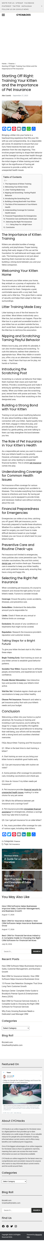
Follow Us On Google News (15, 9)
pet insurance (35, 463)
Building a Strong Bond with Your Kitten (20, 201)
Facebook (29, 3)
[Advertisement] (22, 36)
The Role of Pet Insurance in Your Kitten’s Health (21, 205)
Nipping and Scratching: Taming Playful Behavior (20, 194)
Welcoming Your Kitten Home (16, 187)
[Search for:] (15, 952)
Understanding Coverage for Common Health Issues (19, 211)
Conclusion (10, 227)
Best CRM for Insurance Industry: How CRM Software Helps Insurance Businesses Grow (22, 923)
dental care (6, 563)
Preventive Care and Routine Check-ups (21, 219)
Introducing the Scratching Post (17, 199)
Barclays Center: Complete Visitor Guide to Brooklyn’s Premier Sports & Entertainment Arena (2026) (20, 994)
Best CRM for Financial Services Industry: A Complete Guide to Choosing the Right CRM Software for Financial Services (21, 938)
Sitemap (19, 3)
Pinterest (6, 6)
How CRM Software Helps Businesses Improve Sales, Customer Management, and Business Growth (21, 908)
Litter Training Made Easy (15, 190)
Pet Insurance (14, 844)
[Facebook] (3, 1226)
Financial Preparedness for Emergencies (21, 216)
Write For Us (8, 3)
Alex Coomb (6, 96)
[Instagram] (15, 1226)
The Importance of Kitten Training (18, 184)
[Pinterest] (7, 1226)
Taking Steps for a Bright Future (21, 224)
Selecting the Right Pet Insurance (19, 222)
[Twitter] (11, 1226)
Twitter (16, 6)
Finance (17, 841)
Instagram (26, 6)
